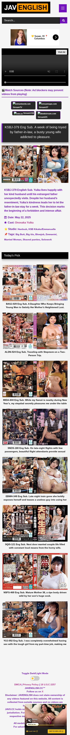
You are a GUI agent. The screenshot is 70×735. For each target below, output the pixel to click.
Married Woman (12, 239)
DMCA (17, 684)
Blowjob (39, 234)
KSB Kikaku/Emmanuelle (42, 229)
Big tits (30, 234)
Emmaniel (51, 234)
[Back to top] (59, 725)
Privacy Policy (31, 684)
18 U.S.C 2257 (48, 684)
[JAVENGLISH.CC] (29, 8)
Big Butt (20, 234)
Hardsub (22, 229)
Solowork (46, 239)
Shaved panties (31, 239)
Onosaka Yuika (24, 222)
